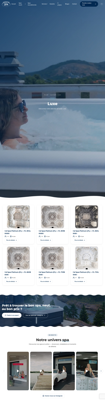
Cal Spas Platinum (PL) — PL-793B (52, 272)
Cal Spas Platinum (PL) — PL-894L (18, 231)
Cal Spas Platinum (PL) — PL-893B (52, 231)
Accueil (46, 94)
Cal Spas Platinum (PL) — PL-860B (18, 272)
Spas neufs (53, 94)
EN (101, 4)
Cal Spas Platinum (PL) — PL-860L (86, 231)
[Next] (101, 371)
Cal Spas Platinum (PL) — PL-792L (86, 272)
